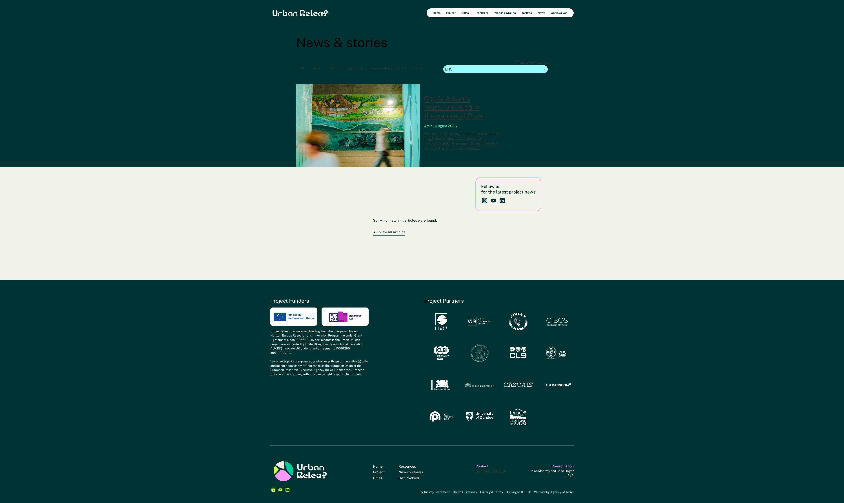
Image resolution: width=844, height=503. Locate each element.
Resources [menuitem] (482, 12)
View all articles (392, 232)
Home (378, 466)
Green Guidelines (465, 492)
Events (332, 68)
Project (379, 472)
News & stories (410, 472)
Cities (418, 68)
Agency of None (562, 492)
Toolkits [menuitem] (527, 12)
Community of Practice (388, 68)
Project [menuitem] (451, 12)
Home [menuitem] (436, 12)
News (315, 68)
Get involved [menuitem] (559, 12)
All (302, 68)
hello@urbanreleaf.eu (490, 471)
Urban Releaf (300, 12)
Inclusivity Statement (435, 492)
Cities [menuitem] (465, 12)
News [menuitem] (541, 12)
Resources (353, 68)
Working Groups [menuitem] (505, 12)
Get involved (408, 478)
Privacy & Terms (491, 492)
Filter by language (531, 62)
